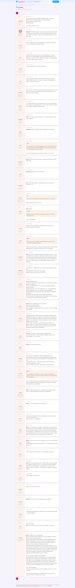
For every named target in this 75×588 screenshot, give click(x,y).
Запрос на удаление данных (34, 585)
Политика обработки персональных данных (23, 585)
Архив (17, 4)
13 (25, 578)
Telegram (49, 585)
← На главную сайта (36, 1)
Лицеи (33, 4)
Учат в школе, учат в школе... (27, 4)
